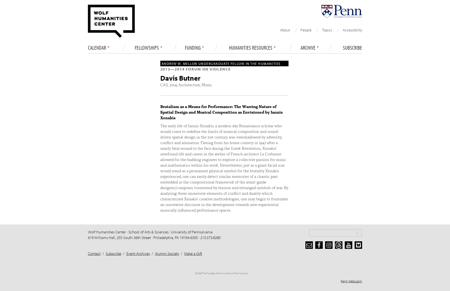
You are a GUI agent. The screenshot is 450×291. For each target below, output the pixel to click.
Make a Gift (193, 253)
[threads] (338, 245)
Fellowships (147, 48)
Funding (193, 48)
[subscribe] (309, 245)
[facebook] (319, 245)
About (285, 29)
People (305, 29)
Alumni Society (167, 253)
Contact (94, 253)
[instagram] (329, 245)
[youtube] (348, 245)
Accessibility (352, 29)
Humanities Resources (251, 48)
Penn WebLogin (351, 281)
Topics (327, 29)
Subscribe (352, 48)
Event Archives (138, 253)
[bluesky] (358, 245)
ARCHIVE (308, 48)
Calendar (97, 48)
